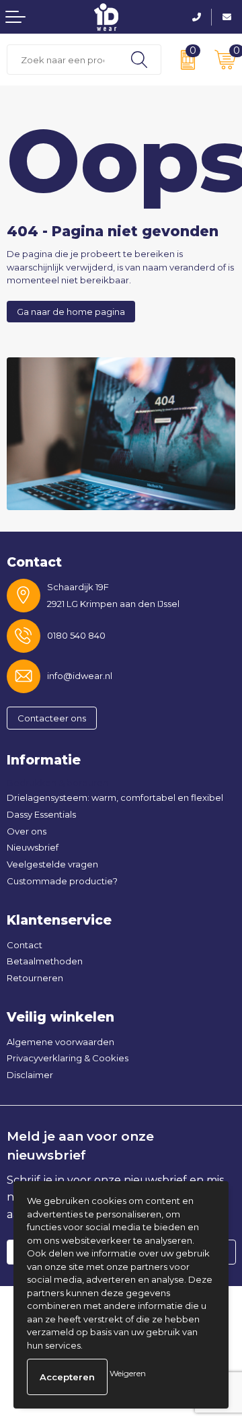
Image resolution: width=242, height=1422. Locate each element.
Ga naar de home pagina (71, 311)
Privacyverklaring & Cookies (67, 1058)
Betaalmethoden (45, 961)
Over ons (26, 831)
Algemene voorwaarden (60, 1041)
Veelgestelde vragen (52, 864)
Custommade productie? (62, 881)
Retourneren (35, 977)
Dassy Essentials (41, 814)
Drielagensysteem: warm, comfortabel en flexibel (115, 797)
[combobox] (62, 59)
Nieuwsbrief (32, 847)
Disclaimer (30, 1074)
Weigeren (128, 1373)
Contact (24, 944)
